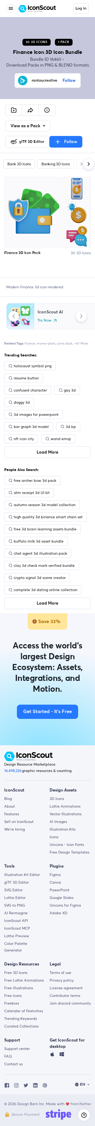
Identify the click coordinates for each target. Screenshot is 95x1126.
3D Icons (57, 798)
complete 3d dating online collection (45, 589)
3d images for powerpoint (36, 414)
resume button (26, 378)
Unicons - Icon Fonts (67, 844)
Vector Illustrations (66, 814)
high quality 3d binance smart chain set (48, 517)
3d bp (71, 426)
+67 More (81, 343)
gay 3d (70, 390)
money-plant (46, 343)
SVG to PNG (14, 905)
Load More (47, 452)
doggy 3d (22, 402)
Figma (55, 874)
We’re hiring (14, 829)
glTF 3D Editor (16, 882)
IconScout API (16, 920)
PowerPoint (59, 890)
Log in (80, 8)
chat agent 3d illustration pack (40, 553)
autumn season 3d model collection (44, 504)
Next (81, 316)
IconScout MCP (17, 928)
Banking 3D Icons (55, 164)
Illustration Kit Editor (22, 874)
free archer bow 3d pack (35, 480)
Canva (55, 882)
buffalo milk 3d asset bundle (39, 541)
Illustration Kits (62, 829)
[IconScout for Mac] (52, 1055)
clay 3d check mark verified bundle (44, 565)
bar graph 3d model (31, 426)
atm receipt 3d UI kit (32, 492)
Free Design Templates (69, 852)
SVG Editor (13, 890)
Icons (54, 837)
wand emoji (61, 438)
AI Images (58, 821)
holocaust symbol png (32, 366)
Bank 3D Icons (19, 164)
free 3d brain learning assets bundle (45, 529)
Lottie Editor (15, 897)
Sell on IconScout (19, 821)
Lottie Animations (65, 806)
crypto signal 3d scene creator (40, 577)
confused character (30, 390)
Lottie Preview (16, 936)
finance (30, 343)
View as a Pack (26, 126)
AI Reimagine (16, 913)
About (9, 806)
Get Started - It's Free (47, 711)
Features (11, 814)
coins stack (64, 343)
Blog (8, 798)
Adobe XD (58, 913)
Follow (69, 80)
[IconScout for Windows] (61, 1055)
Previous (13, 316)
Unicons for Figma (65, 905)
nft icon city (24, 438)
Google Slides (61, 897)
